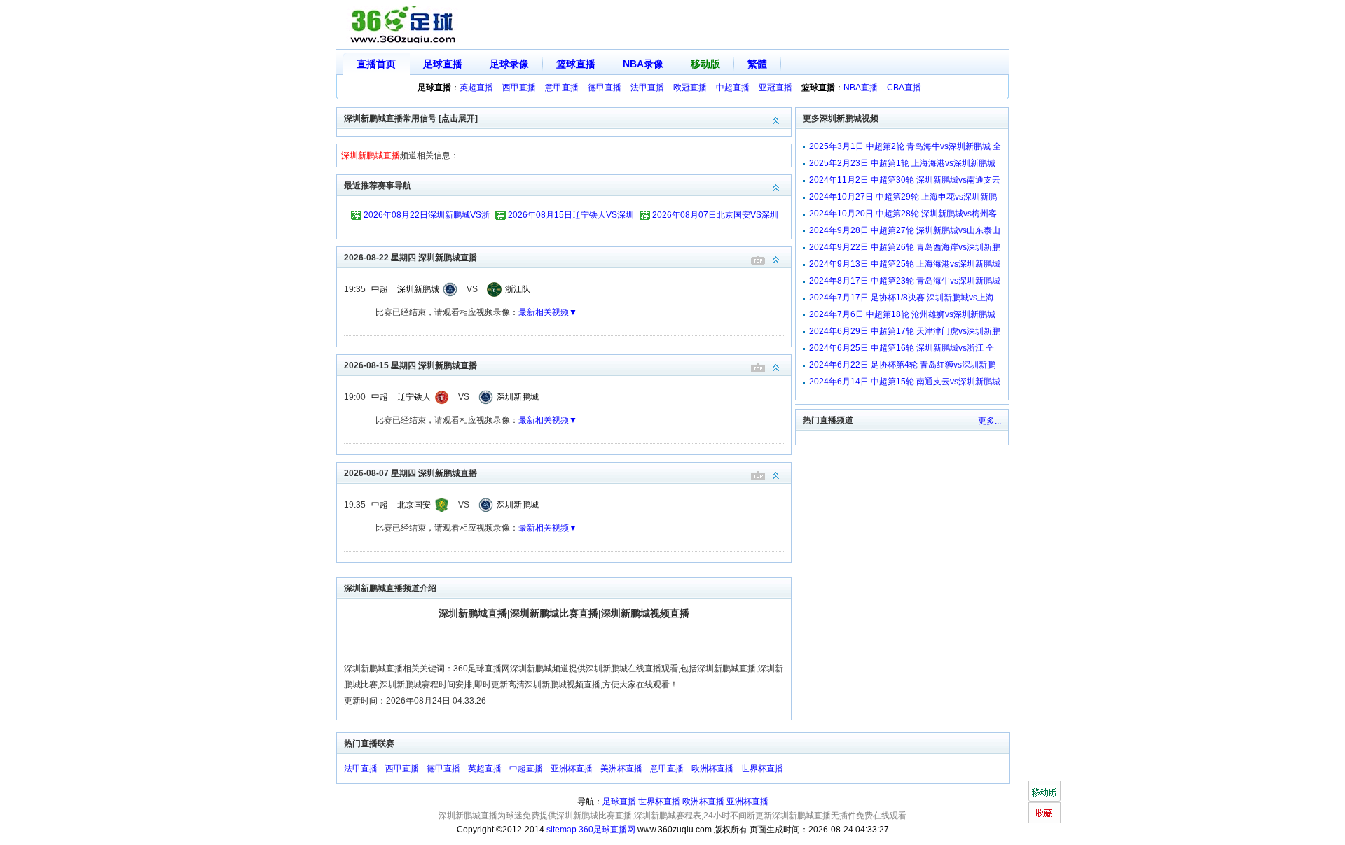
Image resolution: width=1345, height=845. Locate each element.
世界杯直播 (762, 769)
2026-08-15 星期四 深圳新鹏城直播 (410, 365)
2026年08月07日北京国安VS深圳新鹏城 (715, 217)
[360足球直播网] (403, 25)
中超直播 (733, 87)
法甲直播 (647, 87)
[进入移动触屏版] (1044, 791)
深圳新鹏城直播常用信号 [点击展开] (411, 118)
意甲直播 (562, 87)
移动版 (705, 63)
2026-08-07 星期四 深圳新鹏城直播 (410, 473)
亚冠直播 (775, 87)
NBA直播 (860, 87)
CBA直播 (904, 87)
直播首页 (376, 63)
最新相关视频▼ (547, 312)
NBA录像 (643, 63)
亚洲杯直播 (572, 769)
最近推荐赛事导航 (377, 185)
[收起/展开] (776, 260)
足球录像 (509, 63)
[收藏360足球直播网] (1044, 812)
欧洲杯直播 (712, 769)
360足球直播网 (607, 829)
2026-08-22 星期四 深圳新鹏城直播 (410, 258)
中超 (379, 289)
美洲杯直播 (621, 769)
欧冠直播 (690, 87)
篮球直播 (575, 63)
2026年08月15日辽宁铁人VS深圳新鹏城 (571, 217)
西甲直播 (519, 87)
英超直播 (476, 87)
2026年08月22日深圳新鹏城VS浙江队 (427, 217)
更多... (989, 421)
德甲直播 (604, 87)
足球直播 (442, 63)
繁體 (757, 63)
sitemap (561, 829)
